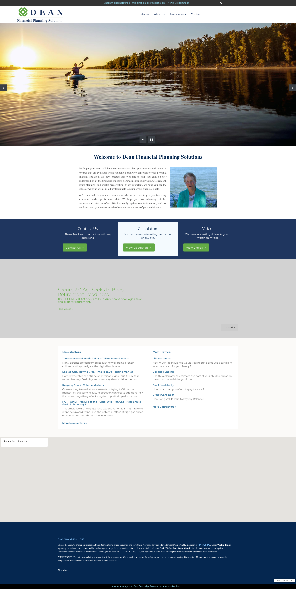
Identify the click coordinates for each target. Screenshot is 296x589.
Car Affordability (163, 385)
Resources (176, 14)
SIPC (207, 544)
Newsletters (71, 352)
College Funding (163, 371)
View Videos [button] (194, 247)
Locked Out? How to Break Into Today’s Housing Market (97, 371)
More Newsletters (74, 423)
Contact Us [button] (73, 247)
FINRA (201, 544)
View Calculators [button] (137, 247)
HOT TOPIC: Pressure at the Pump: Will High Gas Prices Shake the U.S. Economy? (101, 403)
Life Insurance (162, 358)
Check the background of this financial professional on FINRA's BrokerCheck (146, 2)
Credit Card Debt (163, 394)
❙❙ (152, 139)
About (158, 14)
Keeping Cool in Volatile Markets (83, 385)
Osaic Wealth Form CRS (71, 539)
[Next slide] (292, 87)
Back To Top (283, 580)
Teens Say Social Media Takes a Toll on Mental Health (95, 358)
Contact (196, 14)
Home (145, 14)
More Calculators (164, 406)
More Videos (65, 309)
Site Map (63, 570)
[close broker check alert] (221, 3)
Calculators (162, 352)
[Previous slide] (3, 87)
